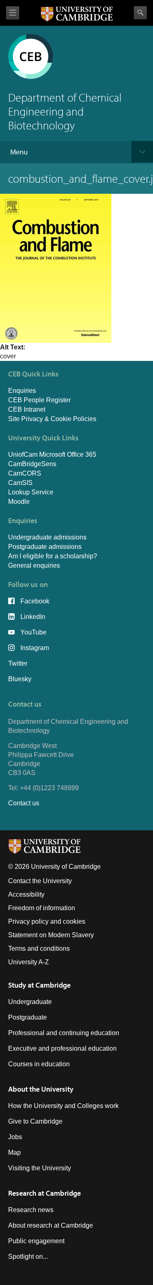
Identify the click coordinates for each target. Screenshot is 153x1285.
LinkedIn (32, 616)
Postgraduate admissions (45, 546)
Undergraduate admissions (47, 537)
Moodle (19, 501)
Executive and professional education (62, 1048)
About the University (40, 1089)
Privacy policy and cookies (46, 921)
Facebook (34, 601)
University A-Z (28, 962)
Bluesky (19, 678)
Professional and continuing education (63, 1032)
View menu (12, 13)
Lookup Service (30, 492)
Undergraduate (30, 1001)
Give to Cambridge (35, 1121)
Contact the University (40, 880)
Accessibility (26, 894)
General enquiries (34, 565)
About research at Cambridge (50, 1225)
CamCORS (24, 473)
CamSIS (20, 482)
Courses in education (39, 1064)
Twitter (17, 663)
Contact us (23, 803)
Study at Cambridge (39, 985)
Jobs (15, 1136)
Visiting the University (39, 1168)
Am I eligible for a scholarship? (52, 556)
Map (14, 1152)
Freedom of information (41, 907)
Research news (30, 1209)
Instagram (34, 647)
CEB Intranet (26, 409)
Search (140, 12)
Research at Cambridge (44, 1193)
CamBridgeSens (32, 463)
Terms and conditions (39, 948)
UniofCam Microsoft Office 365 (52, 454)
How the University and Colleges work (63, 1105)
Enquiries (22, 390)
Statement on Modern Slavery (51, 934)
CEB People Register (39, 400)
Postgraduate (27, 1017)
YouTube (33, 632)
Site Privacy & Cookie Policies (52, 418)
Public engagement (36, 1240)
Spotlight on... (28, 1256)
